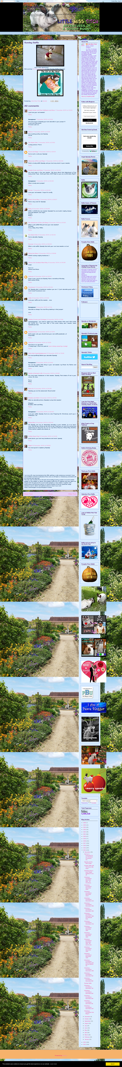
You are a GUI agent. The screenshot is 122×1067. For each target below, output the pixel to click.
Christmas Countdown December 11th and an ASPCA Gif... (89, 962)
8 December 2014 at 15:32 (55, 353)
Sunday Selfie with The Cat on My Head (89, 867)
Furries (30, 190)
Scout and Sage (33, 151)
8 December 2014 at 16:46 (44, 362)
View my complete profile (88, 96)
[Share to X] (54, 101)
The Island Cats (33, 234)
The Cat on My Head (38, 69)
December (87, 852)
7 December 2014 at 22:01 (47, 151)
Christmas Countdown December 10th (89, 969)
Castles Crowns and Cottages (37, 319)
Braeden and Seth (33, 397)
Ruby (29, 208)
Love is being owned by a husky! (57, 346)
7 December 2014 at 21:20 (63, 110)
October (87, 1019)
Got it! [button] (112, 1064)
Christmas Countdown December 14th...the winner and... (88, 942)
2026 (84, 822)
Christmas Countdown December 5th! (88, 997)
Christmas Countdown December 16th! (88, 928)
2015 (84, 847)
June (86, 1028)
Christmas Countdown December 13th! (88, 949)
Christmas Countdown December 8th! (88, 979)
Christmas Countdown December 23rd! (88, 887)
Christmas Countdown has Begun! (89, 1012)
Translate (93, 803)
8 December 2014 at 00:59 (41, 208)
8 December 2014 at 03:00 (43, 244)
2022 (84, 832)
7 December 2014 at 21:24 (44, 119)
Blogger (64, 1055)
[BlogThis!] (53, 101)
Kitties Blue (31, 422)
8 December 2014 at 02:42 (47, 234)
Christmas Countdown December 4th (88, 1002)
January (87, 1039)
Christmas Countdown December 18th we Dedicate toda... (89, 916)
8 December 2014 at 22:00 (45, 411)
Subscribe (89, 146)
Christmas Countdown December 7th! (88, 987)
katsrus (30, 131)
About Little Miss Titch (49, 33)
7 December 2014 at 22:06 (52, 170)
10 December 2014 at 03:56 (41, 445)
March (86, 1034)
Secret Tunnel (35, 33)
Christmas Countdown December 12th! (88, 955)
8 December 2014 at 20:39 (43, 388)
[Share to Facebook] (56, 101)
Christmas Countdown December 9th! (88, 974)
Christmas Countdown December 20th (89, 904)
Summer (30, 244)
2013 (84, 1042)
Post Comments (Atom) (54, 499)
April (86, 1032)
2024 (84, 827)
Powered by (85, 151)
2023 (84, 829)
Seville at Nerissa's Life (35, 373)
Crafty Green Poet (33, 436)
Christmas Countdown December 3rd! (88, 1007)
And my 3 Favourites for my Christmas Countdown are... (88, 856)
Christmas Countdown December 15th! (88, 935)
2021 (84, 834)
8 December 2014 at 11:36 (55, 319)
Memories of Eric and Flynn (36, 161)
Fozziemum (31, 287)
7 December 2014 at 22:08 (45, 181)
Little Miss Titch (92, 44)
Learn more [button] (53, 1064)
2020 (84, 836)
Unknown (31, 276)
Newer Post (28, 494)
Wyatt (30, 445)
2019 (84, 838)
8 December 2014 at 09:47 (43, 276)
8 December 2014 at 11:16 (44, 307)
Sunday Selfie (88, 983)
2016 (84, 845)
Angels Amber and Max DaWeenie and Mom (41, 110)
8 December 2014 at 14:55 (42, 342)
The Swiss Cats (33, 142)
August (87, 1023)
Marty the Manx (33, 253)
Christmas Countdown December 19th (89, 909)
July (86, 1025)
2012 (84, 1044)
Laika (29, 298)
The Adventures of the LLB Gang (38, 222)
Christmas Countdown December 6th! (88, 992)
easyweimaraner (33, 331)
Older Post (72, 494)
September (88, 1021)
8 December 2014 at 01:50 (57, 222)
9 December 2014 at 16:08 (48, 436)
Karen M (30, 388)
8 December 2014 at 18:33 (51, 373)
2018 (84, 841)
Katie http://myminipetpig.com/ (37, 353)
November (87, 1016)
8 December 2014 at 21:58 (48, 397)
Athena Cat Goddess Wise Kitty (37, 262)
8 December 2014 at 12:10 (46, 331)
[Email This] (51, 101)
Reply (30, 114)
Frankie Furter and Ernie (35, 170)
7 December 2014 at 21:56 (46, 142)
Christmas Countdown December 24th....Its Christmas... (88, 880)
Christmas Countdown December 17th (89, 923)
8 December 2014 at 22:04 (44, 422)
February (87, 1037)
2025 (84, 825)
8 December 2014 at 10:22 (44, 287)
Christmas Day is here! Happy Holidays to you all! (89, 873)
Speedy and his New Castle (88, 862)
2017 (84, 843)
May (86, 1030)
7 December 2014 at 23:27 (48, 199)
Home (26, 33)
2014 (84, 850)
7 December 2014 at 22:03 (54, 161)
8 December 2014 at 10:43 (40, 298)
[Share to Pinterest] (57, 101)
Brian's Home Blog (33, 199)
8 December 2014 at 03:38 (47, 253)
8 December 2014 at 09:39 (56, 262)
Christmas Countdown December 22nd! (88, 893)
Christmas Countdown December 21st (89, 899)
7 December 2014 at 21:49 (41, 131)
